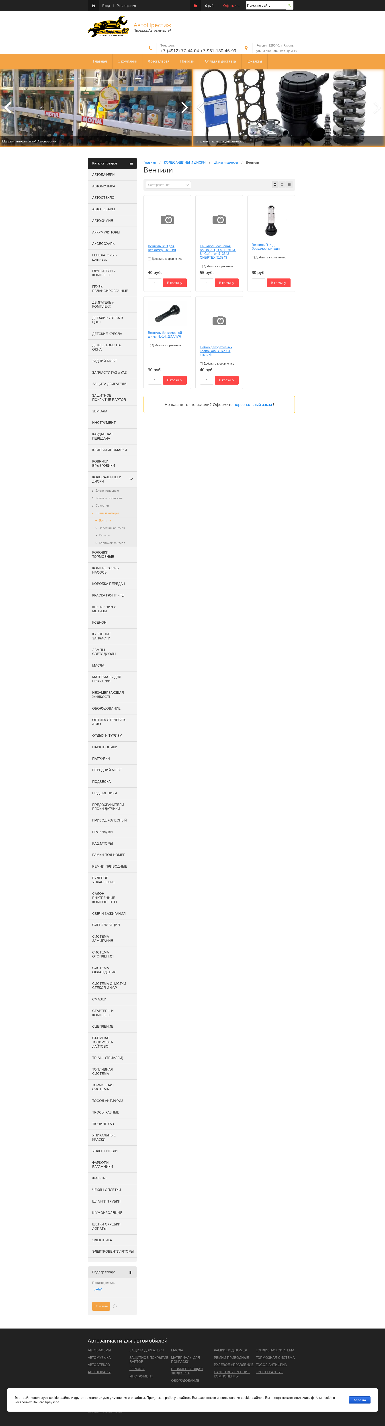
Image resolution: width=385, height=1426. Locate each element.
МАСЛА (98, 665)
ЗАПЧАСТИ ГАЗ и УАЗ (109, 372)
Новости (187, 61)
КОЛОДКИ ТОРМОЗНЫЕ (103, 554)
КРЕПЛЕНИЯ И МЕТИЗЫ (104, 609)
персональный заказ (253, 404)
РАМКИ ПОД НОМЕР (108, 855)
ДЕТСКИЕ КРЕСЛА (107, 334)
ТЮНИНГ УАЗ (103, 1124)
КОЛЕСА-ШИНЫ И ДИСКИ (106, 479)
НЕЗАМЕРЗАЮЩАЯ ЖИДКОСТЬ (108, 695)
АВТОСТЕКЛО (103, 197)
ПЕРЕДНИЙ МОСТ (107, 770)
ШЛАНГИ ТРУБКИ (106, 1201)
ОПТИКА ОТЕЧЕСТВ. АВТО (109, 722)
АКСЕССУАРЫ (103, 243)
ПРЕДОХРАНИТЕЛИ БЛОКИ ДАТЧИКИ (108, 807)
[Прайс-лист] (289, 184)
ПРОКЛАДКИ (102, 832)
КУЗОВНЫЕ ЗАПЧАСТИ (101, 636)
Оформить (231, 6)
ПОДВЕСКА (101, 781)
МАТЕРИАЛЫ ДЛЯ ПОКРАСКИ (106, 679)
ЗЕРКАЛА (99, 411)
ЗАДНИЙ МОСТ (104, 361)
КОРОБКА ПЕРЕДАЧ (108, 584)
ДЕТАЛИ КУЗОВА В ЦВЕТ (107, 320)
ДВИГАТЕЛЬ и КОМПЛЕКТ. (103, 304)
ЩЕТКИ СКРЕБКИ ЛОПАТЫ (106, 1226)
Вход (106, 6)
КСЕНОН (99, 622)
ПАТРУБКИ (101, 759)
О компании (127, 61)
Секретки (102, 505)
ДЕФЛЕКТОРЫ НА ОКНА (106, 347)
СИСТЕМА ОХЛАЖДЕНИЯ (104, 970)
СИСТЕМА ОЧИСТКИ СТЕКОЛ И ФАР (109, 986)
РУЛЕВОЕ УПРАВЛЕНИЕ (103, 880)
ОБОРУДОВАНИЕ (106, 708)
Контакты (254, 61)
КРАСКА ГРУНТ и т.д (108, 595)
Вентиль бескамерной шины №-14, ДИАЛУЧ (165, 334)
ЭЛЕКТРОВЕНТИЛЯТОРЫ (113, 1251)
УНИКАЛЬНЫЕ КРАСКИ (104, 1137)
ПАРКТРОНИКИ (104, 747)
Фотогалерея (159, 61)
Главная (100, 61)
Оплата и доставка (220, 61)
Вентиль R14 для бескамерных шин (266, 246)
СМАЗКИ (99, 999)
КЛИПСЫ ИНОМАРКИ (109, 450)
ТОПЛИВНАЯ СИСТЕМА (102, 1071)
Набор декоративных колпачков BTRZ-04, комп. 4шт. (216, 351)
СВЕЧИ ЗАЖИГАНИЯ (109, 913)
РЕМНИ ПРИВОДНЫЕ (109, 866)
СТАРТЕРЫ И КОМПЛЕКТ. (103, 1013)
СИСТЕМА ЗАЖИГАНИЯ (102, 939)
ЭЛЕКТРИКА (102, 1240)
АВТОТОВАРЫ (103, 209)
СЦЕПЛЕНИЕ (102, 1026)
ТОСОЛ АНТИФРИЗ (107, 1101)
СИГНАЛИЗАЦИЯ (106, 925)
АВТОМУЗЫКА (103, 186)
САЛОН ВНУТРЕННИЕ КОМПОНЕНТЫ (104, 898)
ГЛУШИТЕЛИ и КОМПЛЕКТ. (103, 273)
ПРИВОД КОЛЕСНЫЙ (109, 820)
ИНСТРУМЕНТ (104, 422)
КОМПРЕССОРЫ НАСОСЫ (105, 570)
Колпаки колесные (109, 498)
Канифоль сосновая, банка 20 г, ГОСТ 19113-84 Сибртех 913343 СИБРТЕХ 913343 (218, 251)
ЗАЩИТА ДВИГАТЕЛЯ (109, 384)
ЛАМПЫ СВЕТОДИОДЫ (104, 652)
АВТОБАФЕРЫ (103, 174)
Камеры (105, 535)
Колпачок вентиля (112, 543)
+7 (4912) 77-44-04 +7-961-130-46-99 (198, 50)
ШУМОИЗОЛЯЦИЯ (107, 1213)
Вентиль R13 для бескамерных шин (162, 248)
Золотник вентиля (112, 528)
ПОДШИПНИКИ (104, 793)
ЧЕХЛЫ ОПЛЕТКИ (106, 1190)
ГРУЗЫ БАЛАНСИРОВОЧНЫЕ (110, 289)
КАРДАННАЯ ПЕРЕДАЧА (102, 436)
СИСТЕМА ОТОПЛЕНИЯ (103, 954)
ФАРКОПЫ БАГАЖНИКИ (102, 1165)
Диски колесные (107, 490)
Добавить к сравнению (166, 258)
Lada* (98, 1289)
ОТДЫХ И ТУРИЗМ (107, 735)
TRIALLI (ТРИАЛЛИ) (107, 1058)
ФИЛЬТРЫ (100, 1178)
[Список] (282, 184)
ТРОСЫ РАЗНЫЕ (105, 1112)
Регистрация (126, 6)
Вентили (105, 520)
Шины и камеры (107, 513)
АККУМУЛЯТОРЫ (106, 232)
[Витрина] (275, 184)
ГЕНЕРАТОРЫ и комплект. (104, 257)
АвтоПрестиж (152, 25)
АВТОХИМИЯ (102, 221)
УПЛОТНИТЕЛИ (105, 1151)
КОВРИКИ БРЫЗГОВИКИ (103, 463)
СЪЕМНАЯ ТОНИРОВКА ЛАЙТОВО (102, 1042)
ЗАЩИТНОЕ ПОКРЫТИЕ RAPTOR (109, 398)
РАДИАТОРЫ (102, 843)
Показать (101, 1306)
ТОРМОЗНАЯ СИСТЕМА (103, 1087)
